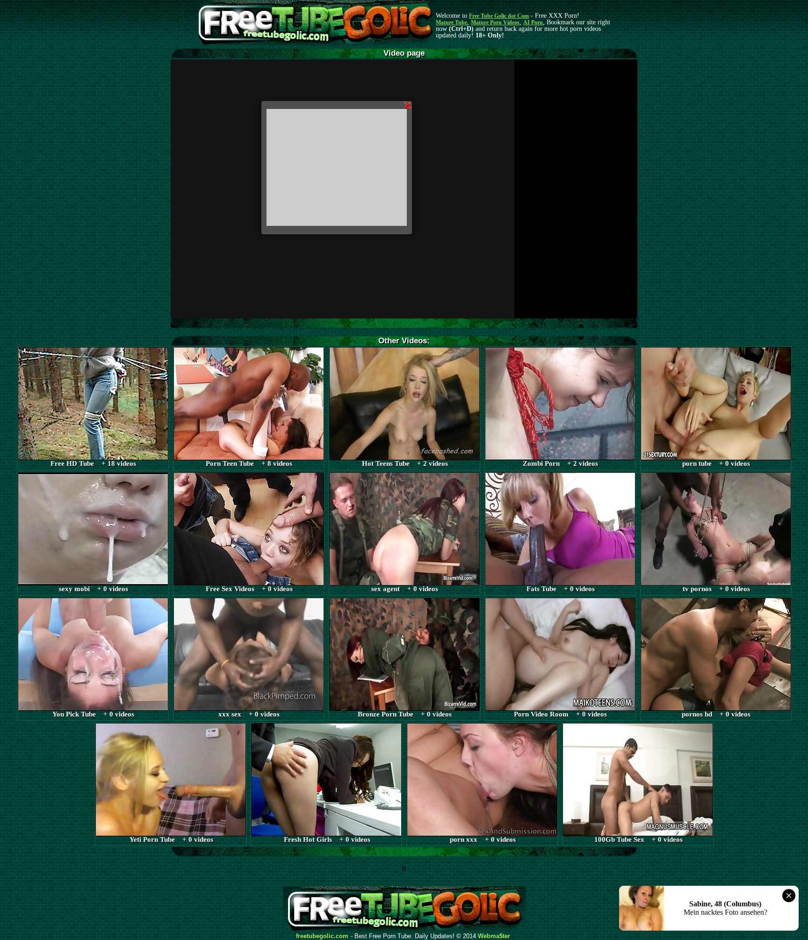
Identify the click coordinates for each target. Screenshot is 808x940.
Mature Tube (451, 22)
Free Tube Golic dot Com (499, 16)
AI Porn (533, 22)
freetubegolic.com (322, 936)
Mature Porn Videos (495, 22)
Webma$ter (494, 936)
